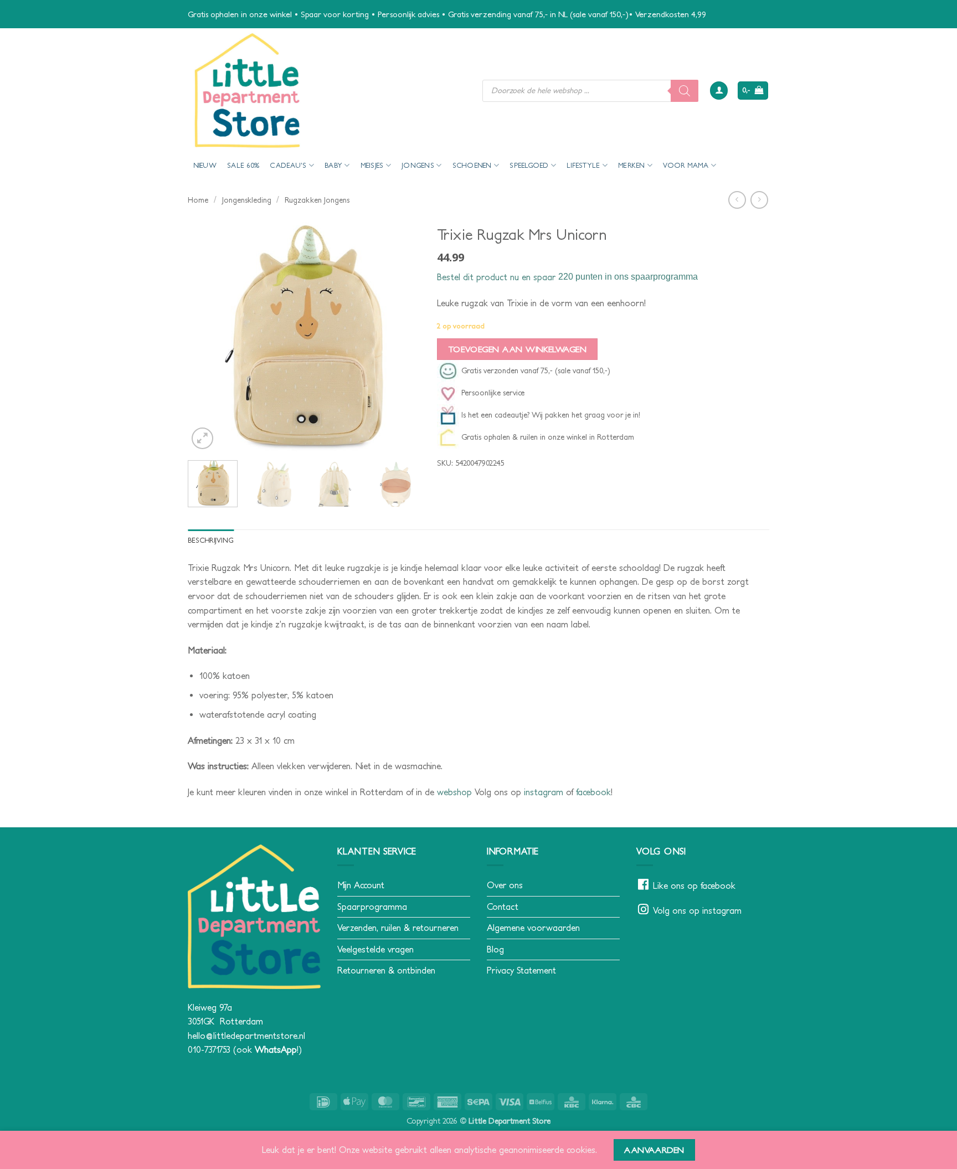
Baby (333, 165)
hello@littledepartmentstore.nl (246, 1036)
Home (198, 199)
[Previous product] (759, 199)
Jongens (418, 165)
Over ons (505, 885)
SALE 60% (243, 165)
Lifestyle (583, 165)
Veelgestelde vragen (375, 949)
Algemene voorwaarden (533, 928)
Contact (502, 906)
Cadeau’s (288, 165)
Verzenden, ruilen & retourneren (398, 928)
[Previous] (207, 335)
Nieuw (205, 165)
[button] (719, 90)
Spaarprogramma (372, 906)
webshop (454, 792)
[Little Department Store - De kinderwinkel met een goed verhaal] (327, 90)
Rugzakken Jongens (317, 199)
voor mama (685, 165)
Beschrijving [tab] (211, 540)
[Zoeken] (684, 91)
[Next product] (736, 199)
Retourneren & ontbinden (386, 970)
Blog (495, 949)
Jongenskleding (246, 199)
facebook (593, 792)
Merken (631, 165)
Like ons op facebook (694, 885)
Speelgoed (529, 165)
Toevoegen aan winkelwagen (517, 349)
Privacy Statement (521, 970)
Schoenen (472, 165)
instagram (543, 792)
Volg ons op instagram (697, 910)
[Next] (401, 335)
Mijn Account (360, 885)
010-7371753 (209, 1049)
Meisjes (372, 165)
